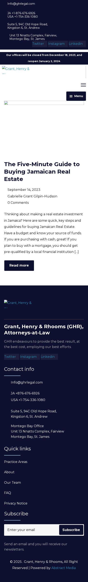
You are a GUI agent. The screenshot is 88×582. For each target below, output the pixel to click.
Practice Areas (15, 462)
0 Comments (18, 203)
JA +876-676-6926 (25, 393)
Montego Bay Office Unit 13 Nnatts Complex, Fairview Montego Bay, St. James (37, 431)
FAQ (7, 493)
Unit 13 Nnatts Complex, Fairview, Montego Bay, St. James (33, 37)
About (9, 472)
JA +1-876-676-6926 (21, 13)
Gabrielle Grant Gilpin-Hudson (32, 196)
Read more (19, 265)
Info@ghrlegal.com (21, 4)
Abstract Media (63, 568)
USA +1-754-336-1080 (22, 17)
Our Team (12, 483)
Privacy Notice (15, 503)
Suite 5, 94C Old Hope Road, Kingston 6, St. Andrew (27, 26)
